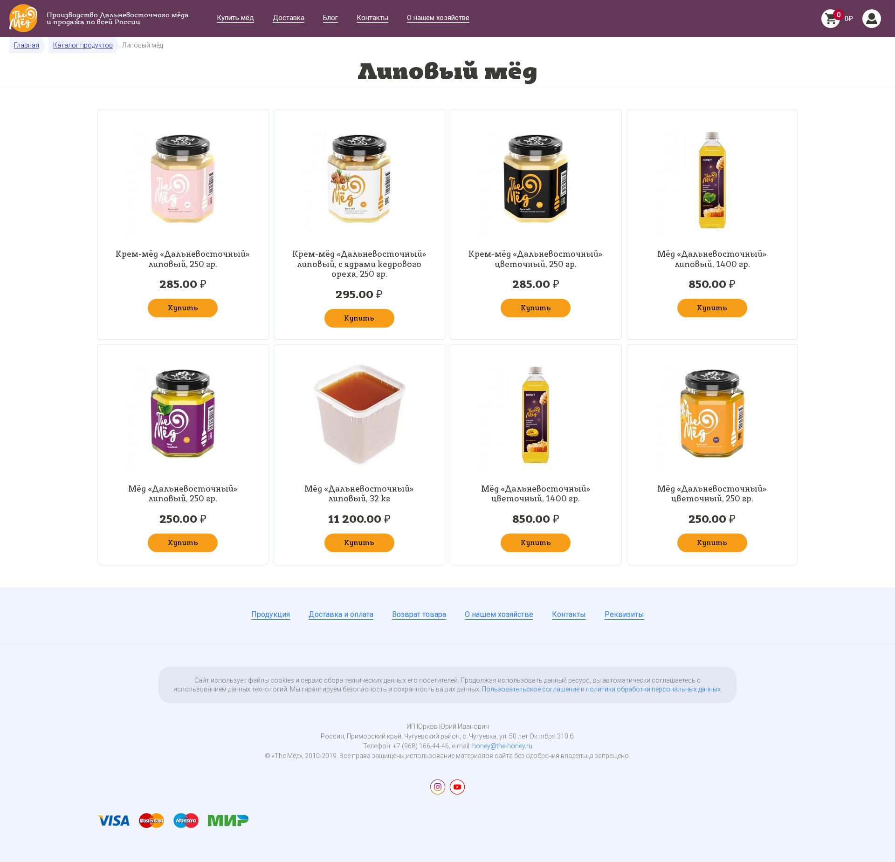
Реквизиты (624, 615)
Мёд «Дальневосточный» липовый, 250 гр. (183, 494)
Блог (330, 18)
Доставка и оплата (341, 615)
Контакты (372, 18)
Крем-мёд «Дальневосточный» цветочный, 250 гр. (535, 259)
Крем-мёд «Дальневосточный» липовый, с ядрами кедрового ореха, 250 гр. (359, 264)
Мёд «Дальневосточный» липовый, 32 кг (359, 494)
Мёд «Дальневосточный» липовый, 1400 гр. (712, 259)
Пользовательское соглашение (530, 689)
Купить (183, 307)
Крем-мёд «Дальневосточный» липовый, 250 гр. (183, 259)
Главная (26, 45)
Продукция (270, 615)
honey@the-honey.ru (502, 746)
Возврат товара (419, 615)
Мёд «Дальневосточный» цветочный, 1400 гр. (536, 494)
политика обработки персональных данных (653, 689)
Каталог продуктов (83, 45)
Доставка (288, 18)
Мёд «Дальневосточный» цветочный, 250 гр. (712, 494)
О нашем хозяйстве (438, 18)
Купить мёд (235, 18)
